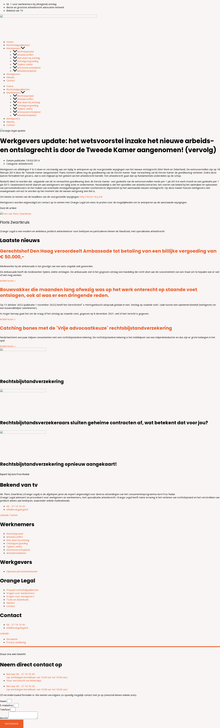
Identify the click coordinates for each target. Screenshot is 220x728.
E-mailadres (7, 705)
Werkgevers (13, 74)
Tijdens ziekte (25, 64)
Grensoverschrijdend (28, 67)
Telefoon (5, 709)
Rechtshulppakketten (18, 45)
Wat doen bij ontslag (28, 57)
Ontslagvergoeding (27, 61)
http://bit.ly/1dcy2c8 (91, 196)
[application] (23, 48)
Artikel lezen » (7, 280)
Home (9, 41)
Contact (10, 80)
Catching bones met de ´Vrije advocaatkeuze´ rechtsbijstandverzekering (86, 328)
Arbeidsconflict (25, 54)
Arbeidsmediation (27, 70)
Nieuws (10, 77)
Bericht (4, 718)
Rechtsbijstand (25, 51)
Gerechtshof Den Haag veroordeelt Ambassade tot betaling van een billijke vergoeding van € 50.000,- (108, 254)
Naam (3, 701)
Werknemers (13, 48)
